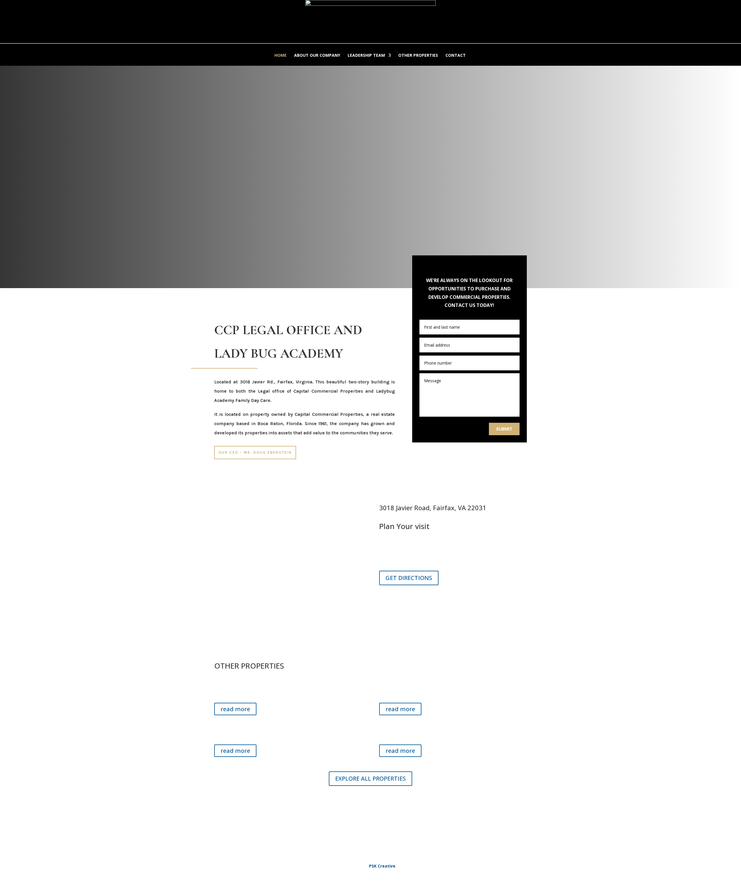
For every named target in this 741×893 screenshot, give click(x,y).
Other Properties (418, 55)
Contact (455, 55)
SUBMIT (504, 429)
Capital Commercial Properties (329, 414)
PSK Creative (381, 866)
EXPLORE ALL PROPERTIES (370, 778)
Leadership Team (366, 55)
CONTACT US (370, 802)
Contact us (401, 601)
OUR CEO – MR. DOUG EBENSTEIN (255, 452)
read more (235, 709)
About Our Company (317, 55)
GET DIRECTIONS (409, 578)
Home (280, 55)
